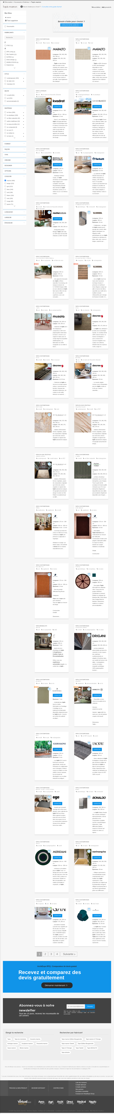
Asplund (10, 65)
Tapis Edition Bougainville (85, 1043)
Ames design (11, 60)
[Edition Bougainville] (60, 415)
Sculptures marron (27, 1043)
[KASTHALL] (60, 689)
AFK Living (11, 52)
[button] (15, 32)
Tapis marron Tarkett (68, 1043)
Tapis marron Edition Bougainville (72, 1039)
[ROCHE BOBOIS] (60, 212)
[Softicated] (60, 516)
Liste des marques (81, 1082)
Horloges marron (12, 1043)
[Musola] (60, 316)
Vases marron (11, 1048)
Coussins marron (35, 1039)
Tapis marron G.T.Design (93, 1039)
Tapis (9, 1039)
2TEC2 (10, 45)
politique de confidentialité (88, 1011)
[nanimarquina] (99, 851)
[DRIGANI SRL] (99, 635)
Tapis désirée (66, 1052)
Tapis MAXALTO (92, 1048)
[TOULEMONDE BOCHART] (99, 909)
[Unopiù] (99, 743)
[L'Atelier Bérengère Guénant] (99, 574)
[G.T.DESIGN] (99, 212)
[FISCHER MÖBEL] (99, 464)
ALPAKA (10, 57)
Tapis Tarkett (79, 1048)
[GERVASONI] (60, 743)
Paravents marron (42, 1043)
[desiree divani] (99, 316)
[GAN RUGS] (60, 909)
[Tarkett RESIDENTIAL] (99, 158)
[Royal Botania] (60, 158)
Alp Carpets (11, 54)
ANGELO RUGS (12, 62)
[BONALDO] (99, 797)
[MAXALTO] (60, 48)
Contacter (57, 106)
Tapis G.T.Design (67, 1048)
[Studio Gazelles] (60, 635)
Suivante (68, 954)
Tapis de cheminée (20, 1039)
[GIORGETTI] (99, 689)
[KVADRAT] (60, 100)
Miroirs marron (24, 1048)
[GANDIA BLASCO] (99, 100)
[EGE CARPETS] (60, 797)
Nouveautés (10, 26)
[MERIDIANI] (60, 851)
